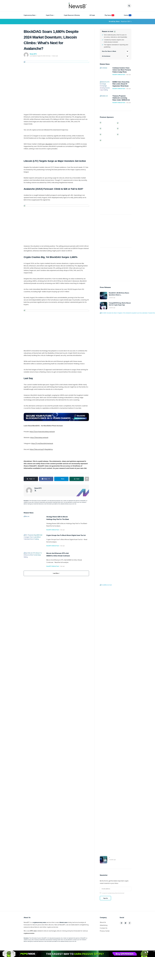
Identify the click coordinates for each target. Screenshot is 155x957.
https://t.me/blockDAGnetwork (42, 443)
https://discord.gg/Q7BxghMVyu (41, 449)
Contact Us (103, 928)
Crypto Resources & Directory (72, 15)
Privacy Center (105, 931)
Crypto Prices (49, 15)
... (109, 857)
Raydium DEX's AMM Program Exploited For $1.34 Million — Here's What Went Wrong (92, 21)
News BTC (33, 54)
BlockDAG (49, 144)
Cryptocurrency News (29, 15)
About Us (103, 922)
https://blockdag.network (39, 437)
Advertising (103, 925)
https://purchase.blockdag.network (42, 431)
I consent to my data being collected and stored (113, 893)
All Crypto (92, 15)
